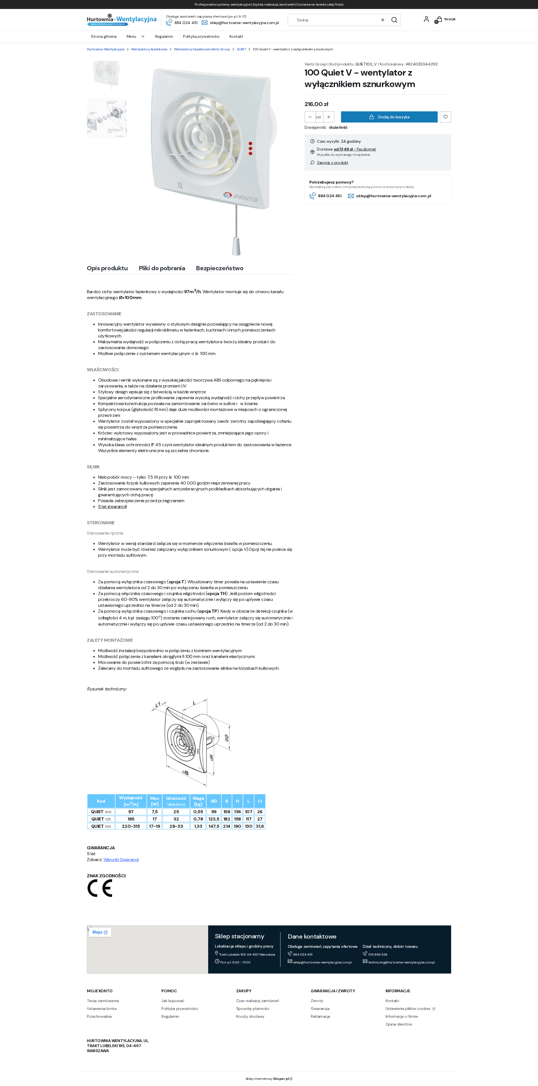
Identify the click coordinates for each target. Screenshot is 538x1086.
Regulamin (170, 1016)
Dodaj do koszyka (393, 116)
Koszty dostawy (250, 1016)
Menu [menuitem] (131, 36)
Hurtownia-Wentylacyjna (105, 49)
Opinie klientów (399, 1024)
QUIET (241, 49)
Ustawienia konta (101, 1008)
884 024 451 (329, 195)
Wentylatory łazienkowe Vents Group (202, 49)
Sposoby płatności (252, 1008)
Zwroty (317, 1000)
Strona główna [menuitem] (104, 36)
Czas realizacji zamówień (257, 1000)
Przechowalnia (99, 1016)
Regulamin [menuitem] (164, 36)
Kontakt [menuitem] (236, 36)
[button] (394, 20)
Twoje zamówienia (103, 1000)
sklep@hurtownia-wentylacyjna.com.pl (393, 195)
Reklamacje (320, 1016)
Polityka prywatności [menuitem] (201, 36)
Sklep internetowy (267, 1078)
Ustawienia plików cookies (409, 1008)
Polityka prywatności (179, 1008)
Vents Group (315, 64)
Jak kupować (172, 1000)
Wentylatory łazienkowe (149, 49)
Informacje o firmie (402, 1016)
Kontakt (392, 1000)
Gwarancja (320, 1008)
